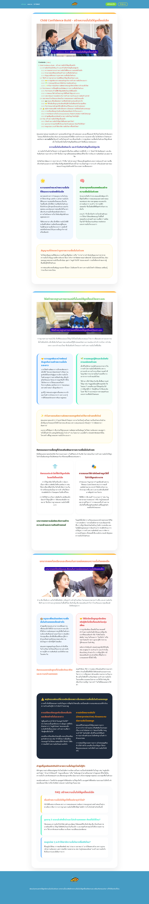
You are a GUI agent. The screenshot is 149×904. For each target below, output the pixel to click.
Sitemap (37, 4)
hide (48, 62)
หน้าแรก (23, 4)
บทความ (29, 4)
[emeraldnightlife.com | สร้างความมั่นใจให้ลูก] (74, 4)
